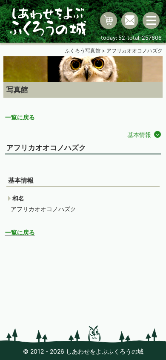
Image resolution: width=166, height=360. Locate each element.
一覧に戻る (20, 117)
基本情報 (139, 134)
